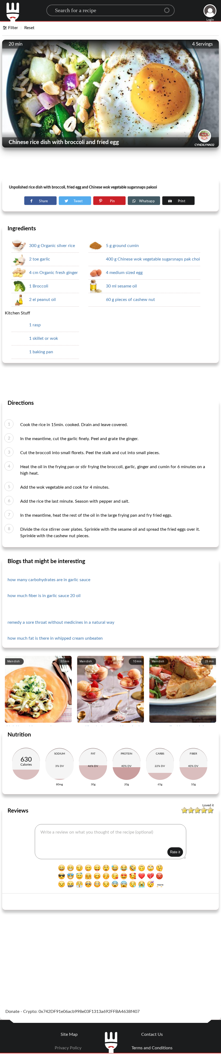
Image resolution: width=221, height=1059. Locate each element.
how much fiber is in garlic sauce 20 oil (44, 596)
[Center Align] (169, 8)
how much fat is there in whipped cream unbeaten (55, 638)
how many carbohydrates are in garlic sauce (49, 580)
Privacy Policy (68, 1048)
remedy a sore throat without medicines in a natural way (61, 622)
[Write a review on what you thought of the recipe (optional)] (111, 841)
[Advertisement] (110, 165)
